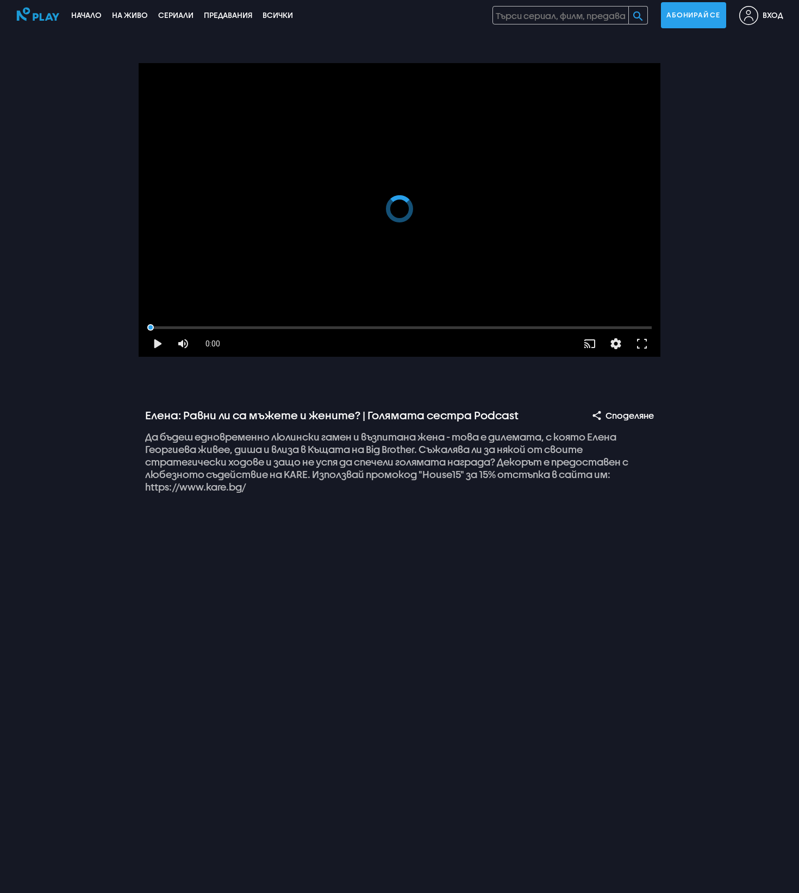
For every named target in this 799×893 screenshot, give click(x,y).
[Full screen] (642, 344)
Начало (86, 15)
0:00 (212, 343)
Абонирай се (693, 15)
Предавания (228, 15)
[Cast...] (590, 344)
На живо (130, 15)
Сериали (175, 15)
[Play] (157, 344)
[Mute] (183, 344)
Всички (278, 15)
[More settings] (616, 344)
